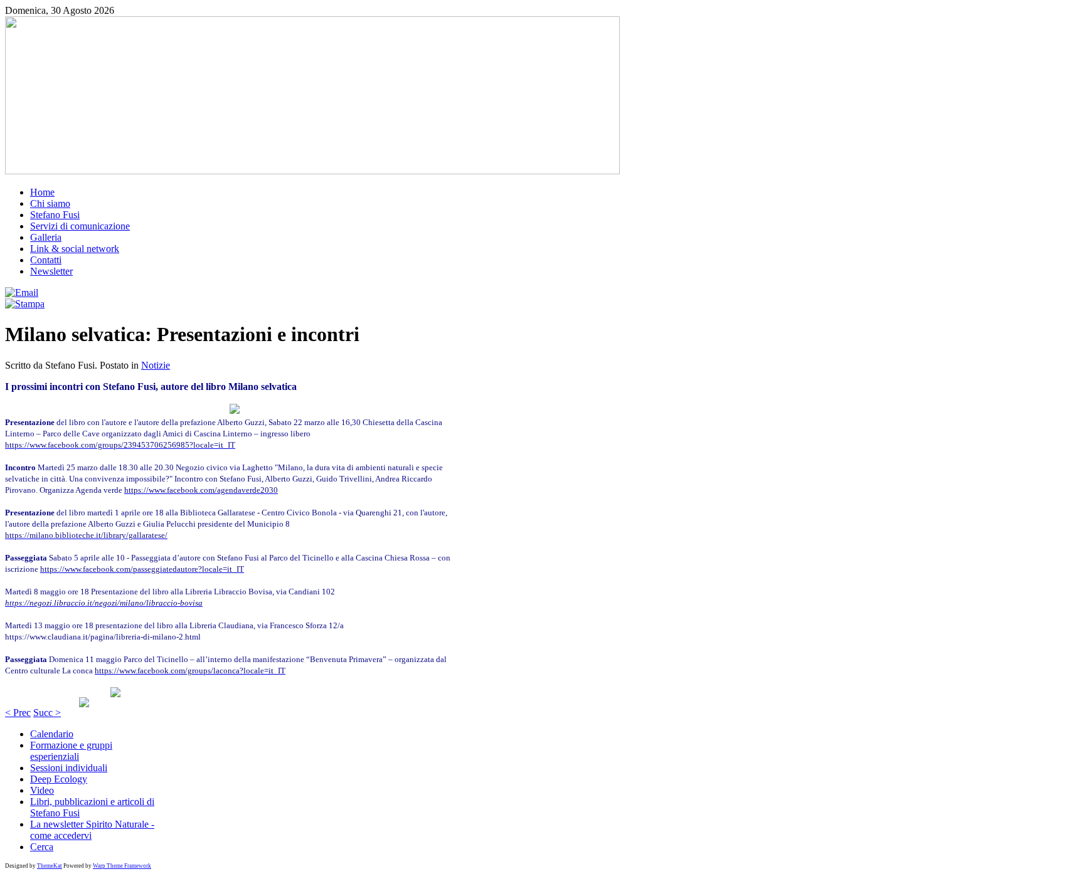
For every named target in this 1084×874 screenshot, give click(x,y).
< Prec (18, 712)
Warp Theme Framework (122, 866)
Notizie (155, 365)
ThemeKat (49, 866)
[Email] (21, 292)
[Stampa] (25, 303)
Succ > (47, 712)
